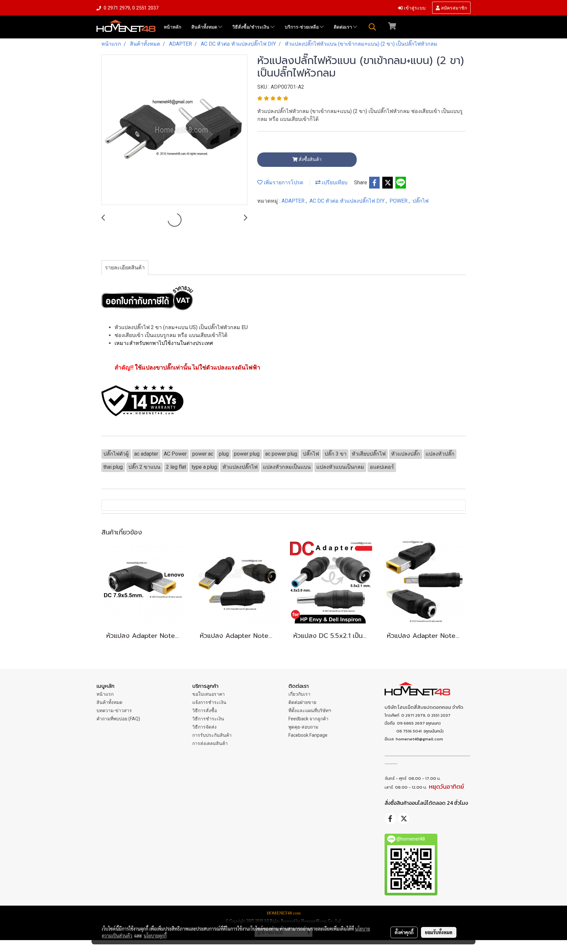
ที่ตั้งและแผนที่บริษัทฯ (309, 710)
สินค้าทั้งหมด (204, 27)
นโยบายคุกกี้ (155, 935)
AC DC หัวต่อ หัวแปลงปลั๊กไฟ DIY (347, 201)
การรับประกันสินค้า (212, 735)
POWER (399, 201)
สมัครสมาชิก (453, 7)
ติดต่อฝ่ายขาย (302, 702)
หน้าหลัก (172, 27)
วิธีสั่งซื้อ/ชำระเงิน (251, 27)
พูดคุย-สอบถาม (303, 727)
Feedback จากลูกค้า (308, 718)
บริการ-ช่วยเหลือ (302, 27)
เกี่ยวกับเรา (299, 694)
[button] (372, 27)
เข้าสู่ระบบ (414, 7)
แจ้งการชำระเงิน (209, 702)
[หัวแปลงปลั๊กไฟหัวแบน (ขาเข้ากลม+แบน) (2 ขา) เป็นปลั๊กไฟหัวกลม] (174, 130)
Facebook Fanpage (307, 735)
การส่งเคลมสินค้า (210, 743)
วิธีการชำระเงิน (208, 718)
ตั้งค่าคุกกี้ (404, 932)
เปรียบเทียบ (334, 182)
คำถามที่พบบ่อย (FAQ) (118, 718)
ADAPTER (294, 201)
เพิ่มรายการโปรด (282, 182)
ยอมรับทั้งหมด (438, 932)
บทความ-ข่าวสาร (114, 710)
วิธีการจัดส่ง (204, 727)
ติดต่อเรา (343, 27)
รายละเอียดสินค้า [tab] (125, 267)
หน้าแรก (105, 694)
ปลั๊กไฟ (420, 201)
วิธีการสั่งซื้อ (204, 710)
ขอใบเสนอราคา (208, 694)
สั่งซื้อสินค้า (310, 159)
